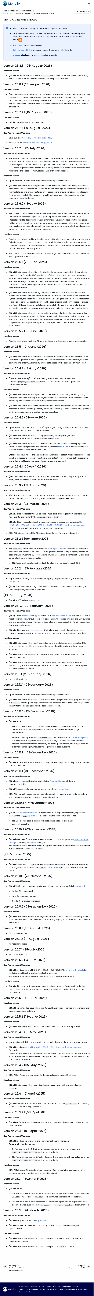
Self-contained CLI (21, 50)
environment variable (74, 970)
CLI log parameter (35, 630)
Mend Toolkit (46, 1286)
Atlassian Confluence (27, 1292)
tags (38, 726)
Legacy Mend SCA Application (21, 13)
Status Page (35, 1286)
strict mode (62, 446)
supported (35, 600)
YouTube (56, 1286)
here (20, 45)
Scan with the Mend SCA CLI (44, 13)
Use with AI (83, 12)
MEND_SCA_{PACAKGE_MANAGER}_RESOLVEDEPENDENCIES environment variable (46, 525)
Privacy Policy (24, 1286)
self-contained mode (61, 615)
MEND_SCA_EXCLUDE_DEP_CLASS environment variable (56, 1047)
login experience (60, 548)
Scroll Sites (82, 1289)
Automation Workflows (25, 812)
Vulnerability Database (69, 1286)
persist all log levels (79, 737)
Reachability (27, 615)
